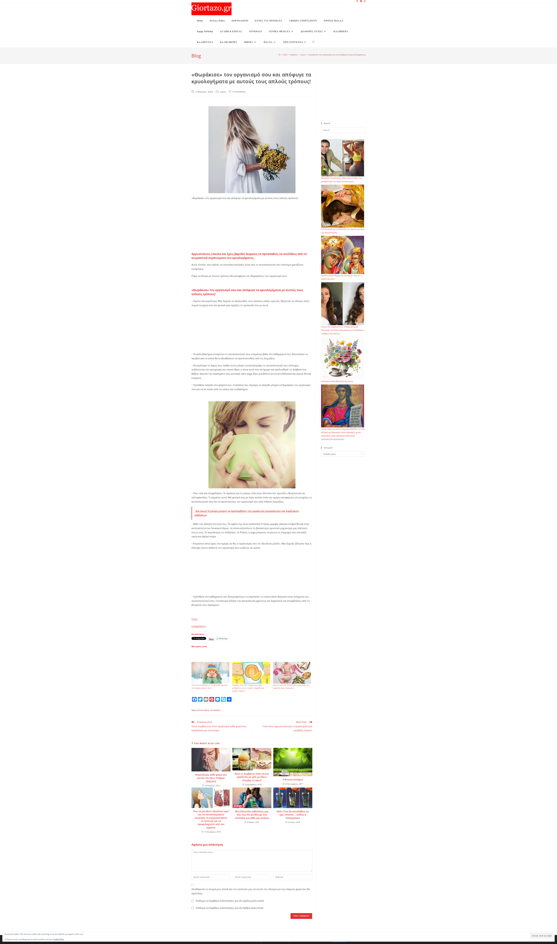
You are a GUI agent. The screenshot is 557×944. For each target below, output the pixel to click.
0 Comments (239, 91)
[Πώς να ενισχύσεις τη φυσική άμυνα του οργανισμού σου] (210, 673)
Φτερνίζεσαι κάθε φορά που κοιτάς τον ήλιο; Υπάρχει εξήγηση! (211, 778)
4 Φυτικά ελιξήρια (293, 779)
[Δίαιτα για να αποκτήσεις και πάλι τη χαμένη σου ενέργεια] (292, 673)
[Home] (279, 54)
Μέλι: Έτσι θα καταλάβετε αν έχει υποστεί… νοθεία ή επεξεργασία (293, 815)
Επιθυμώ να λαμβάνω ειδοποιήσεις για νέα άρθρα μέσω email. (230, 907)
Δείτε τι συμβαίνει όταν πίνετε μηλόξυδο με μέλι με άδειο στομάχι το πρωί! (252, 777)
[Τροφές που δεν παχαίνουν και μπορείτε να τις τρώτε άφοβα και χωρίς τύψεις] (251, 673)
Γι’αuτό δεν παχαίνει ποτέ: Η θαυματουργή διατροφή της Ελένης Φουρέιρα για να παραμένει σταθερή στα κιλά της (342, 330)
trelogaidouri (198, 626)
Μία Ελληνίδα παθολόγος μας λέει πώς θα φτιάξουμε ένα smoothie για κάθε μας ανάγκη (252, 815)
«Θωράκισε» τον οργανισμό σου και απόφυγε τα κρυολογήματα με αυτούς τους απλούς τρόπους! (350, 54)
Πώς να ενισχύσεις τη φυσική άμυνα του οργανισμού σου (209, 686)
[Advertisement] (251, 230)
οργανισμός (215, 710)
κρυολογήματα (202, 710)
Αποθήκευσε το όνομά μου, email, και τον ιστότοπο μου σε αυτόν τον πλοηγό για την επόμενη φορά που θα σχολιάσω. (250, 891)
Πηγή (194, 619)
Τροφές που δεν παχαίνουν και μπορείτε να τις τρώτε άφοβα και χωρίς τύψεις (248, 688)
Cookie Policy (58, 939)
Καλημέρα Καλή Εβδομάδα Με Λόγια (337, 381)
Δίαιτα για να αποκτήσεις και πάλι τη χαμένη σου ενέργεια (291, 686)
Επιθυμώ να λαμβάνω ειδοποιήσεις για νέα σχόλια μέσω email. (230, 900)
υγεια (223, 91)
